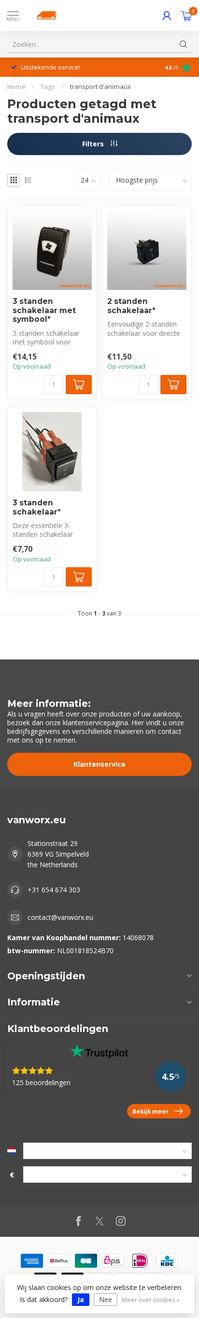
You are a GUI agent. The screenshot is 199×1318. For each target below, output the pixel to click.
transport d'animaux (100, 86)
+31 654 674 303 (54, 889)
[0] (186, 15)
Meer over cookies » (151, 1300)
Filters (94, 143)
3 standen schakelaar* (37, 507)
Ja (80, 1299)
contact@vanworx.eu (60, 917)
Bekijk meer (150, 1111)
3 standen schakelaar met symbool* (44, 310)
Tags (48, 86)
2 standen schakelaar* (131, 306)
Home (16, 86)
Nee (105, 1299)
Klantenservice (99, 764)
